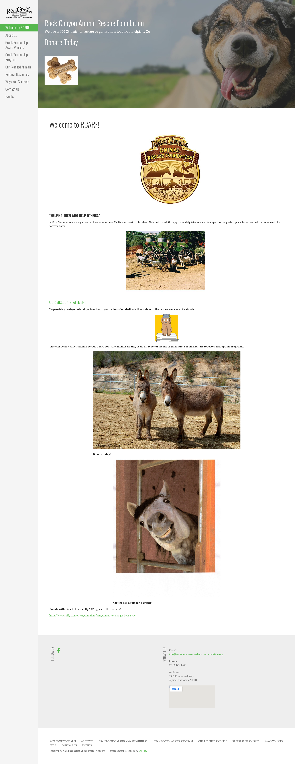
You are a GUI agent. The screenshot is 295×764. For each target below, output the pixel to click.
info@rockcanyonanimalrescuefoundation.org (196, 654)
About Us (11, 35)
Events (9, 96)
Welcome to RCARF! (17, 27)
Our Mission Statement (67, 302)
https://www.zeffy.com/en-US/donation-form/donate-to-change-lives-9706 (92, 615)
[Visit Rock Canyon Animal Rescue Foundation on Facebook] (58, 651)
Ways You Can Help (17, 81)
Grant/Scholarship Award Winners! (16, 45)
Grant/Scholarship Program (16, 57)
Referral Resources (17, 74)
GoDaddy (143, 751)
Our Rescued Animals (18, 67)
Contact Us (12, 89)
